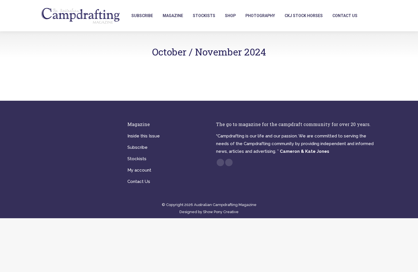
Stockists (136, 158)
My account (139, 170)
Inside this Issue (143, 136)
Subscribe (137, 147)
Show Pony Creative (221, 212)
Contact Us (138, 181)
